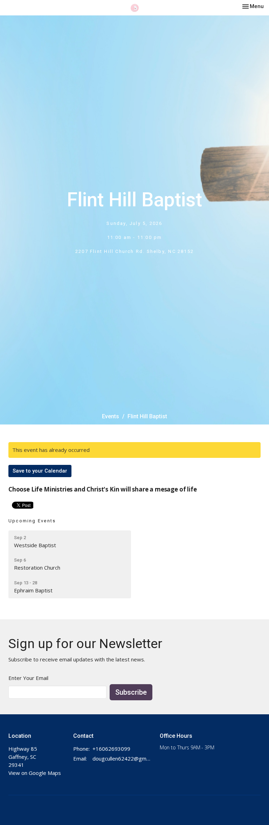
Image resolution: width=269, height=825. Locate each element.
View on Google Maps (34, 772)
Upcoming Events (32, 520)
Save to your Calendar (40, 471)
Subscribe (131, 692)
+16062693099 (111, 748)
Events (110, 416)
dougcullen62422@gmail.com (122, 758)
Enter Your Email (28, 677)
